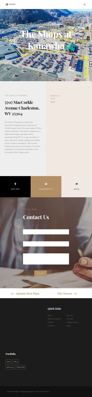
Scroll (46, 75)
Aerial (77, 189)
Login (68, 326)
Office (16, 362)
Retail (8, 362)
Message (25, 251)
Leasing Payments (72, 322)
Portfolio (50, 322)
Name (25, 227)
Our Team (70, 319)
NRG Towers (64, 293)
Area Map (15, 189)
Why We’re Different (54, 319)
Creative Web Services (41, 392)
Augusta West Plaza (27, 293)
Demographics (46, 189)
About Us (70, 315)
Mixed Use (10, 367)
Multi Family (21, 367)
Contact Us (51, 326)
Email (25, 239)
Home (50, 315)
